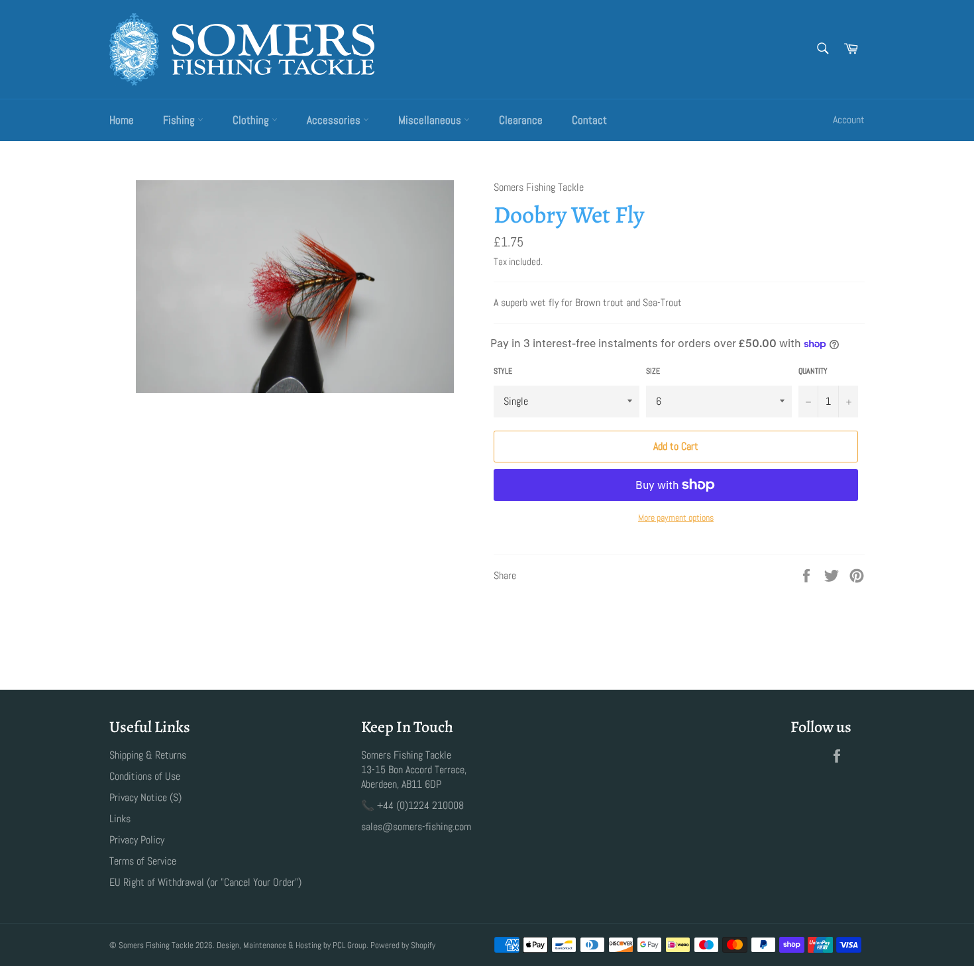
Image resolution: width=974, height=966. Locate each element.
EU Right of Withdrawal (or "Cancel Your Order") (205, 882)
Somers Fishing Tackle (156, 945)
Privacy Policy (136, 840)
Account (849, 120)
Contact (589, 120)
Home (121, 120)
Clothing (252, 120)
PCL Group (349, 945)
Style (503, 371)
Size (653, 371)
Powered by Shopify (402, 945)
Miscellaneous (431, 120)
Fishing (180, 120)
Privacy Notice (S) (145, 797)
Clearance (521, 120)
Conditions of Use (144, 776)
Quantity (813, 371)
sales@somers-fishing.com (416, 826)
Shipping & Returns (147, 755)
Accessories (335, 120)
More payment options (676, 517)
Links (120, 819)
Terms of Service (142, 861)
